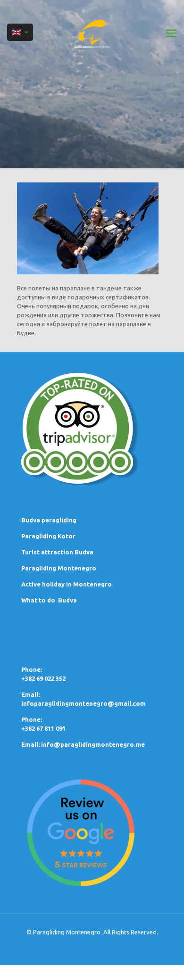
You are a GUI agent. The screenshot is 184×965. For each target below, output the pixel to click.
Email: (31, 744)
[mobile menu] (171, 33)
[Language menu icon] (20, 32)
